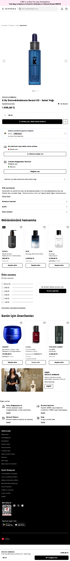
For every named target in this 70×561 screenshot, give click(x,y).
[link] (52, 291)
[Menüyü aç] (2, 8)
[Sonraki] (66, 61)
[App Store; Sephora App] (20, 524)
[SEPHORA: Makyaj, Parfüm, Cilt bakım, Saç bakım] (10, 9)
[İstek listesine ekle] (21, 227)
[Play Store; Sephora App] (8, 524)
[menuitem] (62, 9)
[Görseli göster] (35, 59)
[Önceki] (4, 61)
